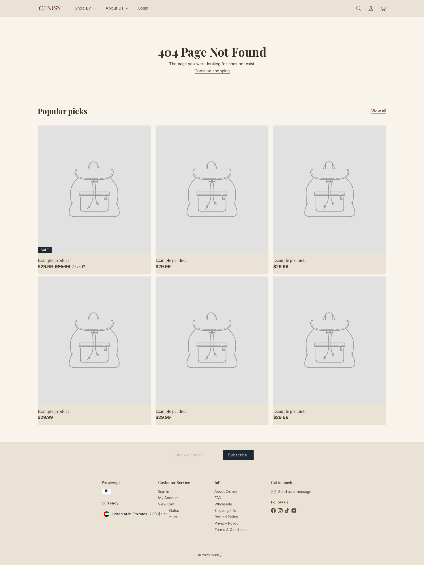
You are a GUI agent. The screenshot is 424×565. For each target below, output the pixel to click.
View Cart (166, 504)
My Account (168, 497)
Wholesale (223, 504)
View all (378, 111)
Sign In (163, 491)
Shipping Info (225, 510)
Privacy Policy (226, 523)
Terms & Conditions (231, 529)
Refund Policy (226, 517)
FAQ (217, 497)
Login (143, 8)
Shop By (83, 8)
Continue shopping (212, 70)
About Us (115, 8)
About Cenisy (225, 491)
